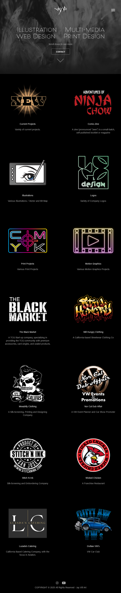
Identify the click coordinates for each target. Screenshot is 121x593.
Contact (60, 51)
